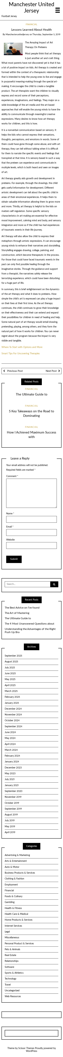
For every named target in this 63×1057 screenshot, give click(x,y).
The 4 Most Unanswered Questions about (29, 623)
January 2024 (12, 762)
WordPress (31, 1051)
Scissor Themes (26, 1048)
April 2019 (10, 832)
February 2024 (12, 756)
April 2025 (10, 685)
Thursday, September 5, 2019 (46, 35)
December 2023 (13, 768)
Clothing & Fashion (14, 879)
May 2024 (10, 738)
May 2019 (10, 826)
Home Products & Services (18, 920)
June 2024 (10, 732)
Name (10, 513)
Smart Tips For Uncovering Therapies (21, 353)
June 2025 (10, 673)
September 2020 (13, 791)
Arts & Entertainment (16, 861)
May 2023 (10, 773)
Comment (12, 476)
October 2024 (12, 720)
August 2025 (11, 662)
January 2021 (12, 785)
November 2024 (13, 715)
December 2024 (13, 709)
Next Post (51, 371)
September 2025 (13, 656)
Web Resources (13, 996)
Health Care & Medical (16, 914)
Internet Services (13, 926)
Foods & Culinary (13, 896)
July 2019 (10, 820)
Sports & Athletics (14, 973)
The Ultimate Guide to (31, 394)
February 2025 (12, 697)
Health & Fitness (13, 908)
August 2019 (11, 815)
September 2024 (13, 726)
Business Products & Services (20, 873)
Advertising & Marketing (17, 855)
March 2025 (11, 691)
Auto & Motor (12, 867)
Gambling (9, 902)
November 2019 (13, 797)
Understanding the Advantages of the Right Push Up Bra (30, 631)
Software (9, 967)
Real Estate (10, 955)
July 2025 (10, 668)
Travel (8, 985)
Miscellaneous (12, 937)
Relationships (11, 961)
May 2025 (10, 679)
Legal (7, 932)
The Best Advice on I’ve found (22, 607)
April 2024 (10, 744)
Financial (31, 25)
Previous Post (15, 371)
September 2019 (13, 809)
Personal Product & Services (19, 943)
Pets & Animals (12, 949)
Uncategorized (12, 990)
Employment (11, 885)
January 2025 (12, 703)
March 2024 (11, 750)
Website (10, 540)
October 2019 (12, 803)
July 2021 (10, 779)
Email (9, 527)
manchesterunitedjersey (17, 35)
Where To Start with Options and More (22, 347)
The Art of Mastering (17, 613)
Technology (10, 979)
